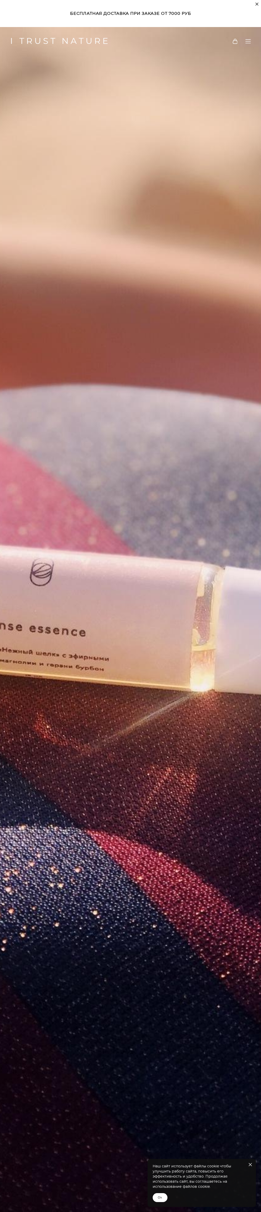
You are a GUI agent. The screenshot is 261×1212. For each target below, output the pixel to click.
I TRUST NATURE (60, 41)
